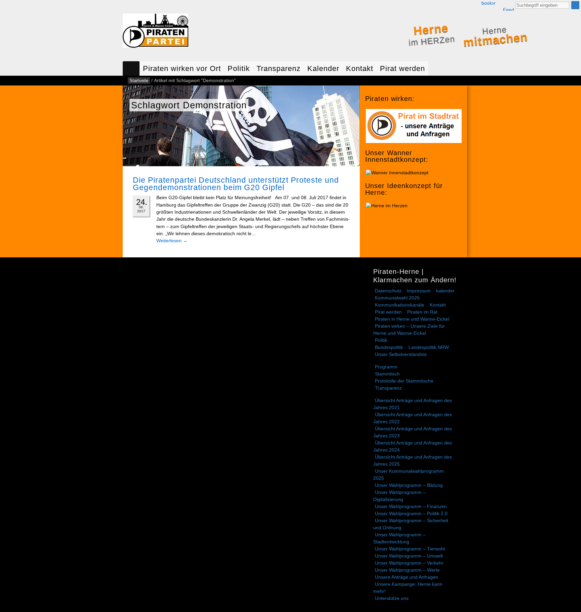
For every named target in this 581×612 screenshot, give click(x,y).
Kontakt (359, 68)
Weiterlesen (172, 240)
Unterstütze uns (392, 598)
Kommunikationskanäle (399, 305)
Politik (239, 68)
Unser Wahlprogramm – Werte (407, 570)
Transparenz (279, 68)
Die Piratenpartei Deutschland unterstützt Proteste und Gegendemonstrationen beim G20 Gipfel (236, 184)
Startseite (131, 68)
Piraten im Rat (422, 312)
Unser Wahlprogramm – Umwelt (409, 556)
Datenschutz (388, 290)
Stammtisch (387, 373)
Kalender (323, 68)
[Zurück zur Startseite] (155, 32)
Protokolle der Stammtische (404, 381)
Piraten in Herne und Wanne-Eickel (412, 319)
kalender (445, 290)
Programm (386, 366)
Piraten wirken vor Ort (182, 68)
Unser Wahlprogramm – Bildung (409, 485)
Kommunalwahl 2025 (397, 297)
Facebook (486, 3)
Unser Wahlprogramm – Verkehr (409, 563)
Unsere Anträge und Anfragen (406, 577)
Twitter (494, 3)
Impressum (419, 290)
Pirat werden (402, 68)
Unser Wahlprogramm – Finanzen (411, 506)
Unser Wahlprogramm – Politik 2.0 (411, 513)
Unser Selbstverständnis (401, 354)
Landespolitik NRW (429, 347)
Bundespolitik (389, 347)
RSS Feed (508, 6)
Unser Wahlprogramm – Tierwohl (410, 548)
